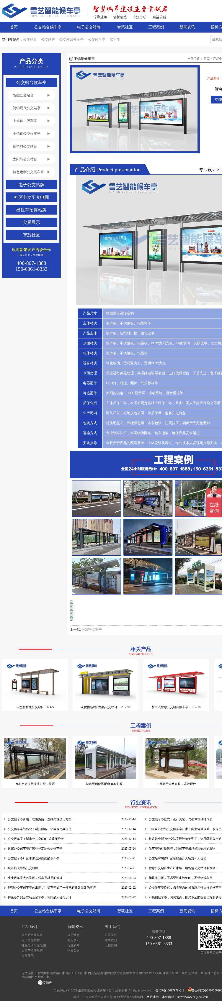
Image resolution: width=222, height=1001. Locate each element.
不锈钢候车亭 (91, 629)
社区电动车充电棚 (33, 945)
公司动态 (73, 935)
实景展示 (27, 955)
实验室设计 (130, 973)
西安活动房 (95, 973)
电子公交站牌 (89, 27)
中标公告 (73, 950)
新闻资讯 (187, 27)
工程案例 (156, 27)
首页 (14, 27)
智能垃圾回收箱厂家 (51, 973)
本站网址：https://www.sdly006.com (185, 997)
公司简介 (111, 935)
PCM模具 (155, 973)
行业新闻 (73, 945)
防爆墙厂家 (196, 973)
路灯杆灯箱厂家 (76, 973)
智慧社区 (125, 27)
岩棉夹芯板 (212, 973)
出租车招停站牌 (32, 950)
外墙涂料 (168, 973)
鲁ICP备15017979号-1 (169, 990)
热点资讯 (73, 940)
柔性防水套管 (113, 973)
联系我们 (111, 940)
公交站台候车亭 (48, 27)
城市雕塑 (181, 973)
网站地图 (153, 997)
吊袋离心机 (42, 977)
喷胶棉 (143, 973)
